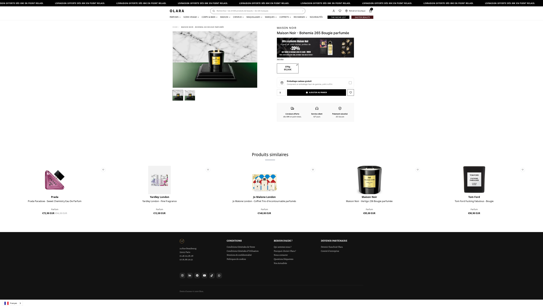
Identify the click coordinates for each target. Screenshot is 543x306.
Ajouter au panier (55, 219)
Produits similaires (270, 154)
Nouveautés (316, 17)
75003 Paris (185, 252)
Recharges (299, 17)
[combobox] (13, 303)
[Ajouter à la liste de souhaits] (350, 92)
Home (175, 27)
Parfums (174, 17)
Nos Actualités (280, 263)
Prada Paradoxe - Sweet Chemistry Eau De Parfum (54, 201)
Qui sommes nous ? (282, 246)
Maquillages (253, 17)
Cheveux (237, 17)
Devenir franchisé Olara (332, 246)
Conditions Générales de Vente (241, 246)
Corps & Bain (208, 17)
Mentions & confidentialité (239, 255)
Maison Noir (287, 27)
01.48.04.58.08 (186, 255)
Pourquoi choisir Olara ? (285, 251)
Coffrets (284, 17)
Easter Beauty (362, 17)
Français (13, 303)
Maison (224, 17)
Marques (270, 17)
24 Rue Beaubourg (188, 248)
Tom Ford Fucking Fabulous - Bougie (474, 201)
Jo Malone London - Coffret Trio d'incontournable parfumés (264, 201)
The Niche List (338, 17)
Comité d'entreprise (330, 251)
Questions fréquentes (283, 259)
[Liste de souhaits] (340, 11)
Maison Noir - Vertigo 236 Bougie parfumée (369, 201)
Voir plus (280, 59)
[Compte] (334, 11)
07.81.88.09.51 (186, 259)
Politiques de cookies (236, 259)
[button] (178, 95)
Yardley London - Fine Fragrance (159, 201)
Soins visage (190, 17)
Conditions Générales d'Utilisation (243, 251)
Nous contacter (281, 255)
